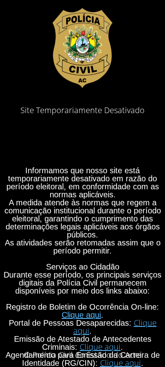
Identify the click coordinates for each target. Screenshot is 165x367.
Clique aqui (81, 314)
